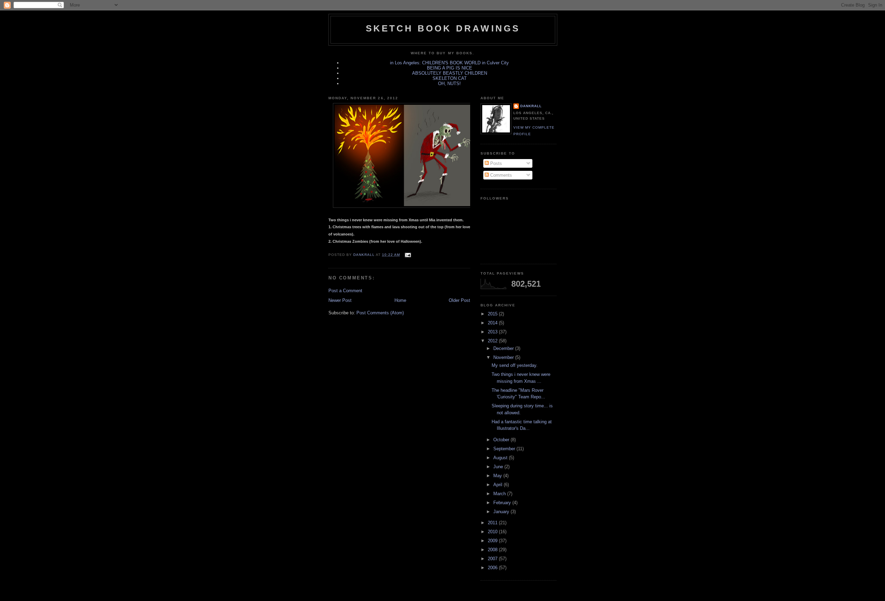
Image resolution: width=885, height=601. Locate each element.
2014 (493, 322)
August (501, 457)
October (502, 439)
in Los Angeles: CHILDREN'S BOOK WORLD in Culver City (449, 62)
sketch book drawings (443, 28)
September (504, 448)
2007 (493, 558)
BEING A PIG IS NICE (449, 68)
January (502, 511)
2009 (493, 540)
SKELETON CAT (449, 78)
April (498, 484)
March (500, 493)
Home (400, 300)
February (502, 502)
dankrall (531, 106)
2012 (493, 340)
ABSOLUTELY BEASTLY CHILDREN (449, 73)
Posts (495, 163)
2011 (493, 522)
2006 (493, 567)
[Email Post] (407, 255)
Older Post (459, 300)
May (498, 475)
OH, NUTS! (449, 83)
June (498, 466)
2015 (493, 313)
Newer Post (340, 300)
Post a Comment (345, 290)
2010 (493, 531)
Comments (500, 175)
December (504, 348)
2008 (493, 549)
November (504, 357)
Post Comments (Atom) (380, 312)
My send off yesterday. (515, 365)
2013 (493, 331)
